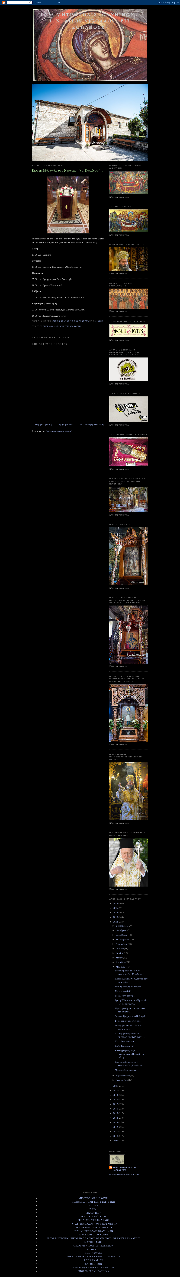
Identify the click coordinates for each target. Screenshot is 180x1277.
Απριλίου (121, 962)
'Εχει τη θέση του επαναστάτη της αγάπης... (130, 1010)
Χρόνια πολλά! (123, 991)
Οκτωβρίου (122, 934)
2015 (115, 1113)
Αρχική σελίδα (66, 424)
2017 (115, 1104)
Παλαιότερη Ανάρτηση (92, 424)
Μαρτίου (121, 966)
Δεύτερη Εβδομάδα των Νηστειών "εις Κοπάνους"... (130, 1035)
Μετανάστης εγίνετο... (126, 1069)
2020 (115, 1090)
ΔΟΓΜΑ (93, 1205)
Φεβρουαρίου (123, 1075)
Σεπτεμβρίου (123, 939)
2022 (115, 921)
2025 (115, 908)
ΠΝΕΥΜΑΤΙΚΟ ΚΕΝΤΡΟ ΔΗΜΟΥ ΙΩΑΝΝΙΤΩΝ (93, 1256)
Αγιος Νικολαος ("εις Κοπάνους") (124, 1168)
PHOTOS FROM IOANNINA (93, 1271)
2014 (115, 1117)
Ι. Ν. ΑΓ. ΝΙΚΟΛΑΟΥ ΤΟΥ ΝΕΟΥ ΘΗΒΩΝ (94, 1223)
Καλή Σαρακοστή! (124, 1045)
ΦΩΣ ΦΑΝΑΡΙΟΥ (93, 1260)
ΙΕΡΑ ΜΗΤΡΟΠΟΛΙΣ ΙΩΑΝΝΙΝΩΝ (93, 1231)
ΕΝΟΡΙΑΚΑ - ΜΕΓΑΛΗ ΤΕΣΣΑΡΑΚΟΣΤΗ (62, 326)
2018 (115, 1099)
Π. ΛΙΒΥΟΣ (93, 1249)
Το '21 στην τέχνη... (124, 995)
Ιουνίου (120, 953)
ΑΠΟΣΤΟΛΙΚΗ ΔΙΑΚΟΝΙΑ (93, 1198)
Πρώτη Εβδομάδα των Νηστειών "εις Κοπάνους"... (130, 1063)
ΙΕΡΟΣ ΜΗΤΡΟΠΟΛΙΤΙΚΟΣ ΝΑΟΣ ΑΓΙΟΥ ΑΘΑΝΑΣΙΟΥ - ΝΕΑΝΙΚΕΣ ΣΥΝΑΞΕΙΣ (93, 1238)
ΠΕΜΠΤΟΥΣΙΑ (93, 1252)
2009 (115, 1140)
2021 (115, 1085)
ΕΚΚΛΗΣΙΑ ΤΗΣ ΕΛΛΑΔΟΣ (94, 1220)
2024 (115, 912)
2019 (115, 1095)
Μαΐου (119, 957)
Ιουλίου (120, 948)
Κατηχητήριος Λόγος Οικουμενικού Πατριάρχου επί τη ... (130, 1054)
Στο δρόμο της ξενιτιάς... (127, 1020)
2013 (115, 1122)
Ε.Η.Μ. (93, 1209)
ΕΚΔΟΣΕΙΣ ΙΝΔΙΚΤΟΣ (94, 1216)
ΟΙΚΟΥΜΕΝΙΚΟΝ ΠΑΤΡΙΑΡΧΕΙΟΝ (93, 1245)
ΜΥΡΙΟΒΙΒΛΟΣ (93, 1241)
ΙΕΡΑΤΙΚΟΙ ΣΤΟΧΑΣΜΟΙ (93, 1234)
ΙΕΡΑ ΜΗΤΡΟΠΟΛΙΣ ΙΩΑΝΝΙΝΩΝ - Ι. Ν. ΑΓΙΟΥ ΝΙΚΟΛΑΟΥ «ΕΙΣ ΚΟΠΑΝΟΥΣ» (90, 21)
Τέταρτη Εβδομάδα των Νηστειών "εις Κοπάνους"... (130, 972)
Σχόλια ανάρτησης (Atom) (59, 431)
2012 (115, 1126)
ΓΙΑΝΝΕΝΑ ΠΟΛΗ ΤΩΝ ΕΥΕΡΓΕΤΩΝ (93, 1201)
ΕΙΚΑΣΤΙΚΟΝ (93, 1212)
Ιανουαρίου (122, 1080)
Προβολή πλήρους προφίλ (124, 1175)
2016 (115, 1108)
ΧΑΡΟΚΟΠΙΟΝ (93, 1263)
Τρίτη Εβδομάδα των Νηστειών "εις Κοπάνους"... (131, 1002)
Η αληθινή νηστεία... (125, 1041)
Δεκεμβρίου (122, 925)
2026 (115, 903)
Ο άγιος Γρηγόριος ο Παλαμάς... (131, 1016)
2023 (115, 917)
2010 (115, 1136)
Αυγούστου (122, 943)
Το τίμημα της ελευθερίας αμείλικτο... (128, 1027)
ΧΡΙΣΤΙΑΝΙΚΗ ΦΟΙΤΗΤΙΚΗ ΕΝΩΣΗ (93, 1267)
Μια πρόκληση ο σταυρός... (129, 986)
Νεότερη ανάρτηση (42, 424)
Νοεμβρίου (121, 930)
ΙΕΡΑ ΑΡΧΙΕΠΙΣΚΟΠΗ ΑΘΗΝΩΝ (93, 1227)
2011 (115, 1131)
